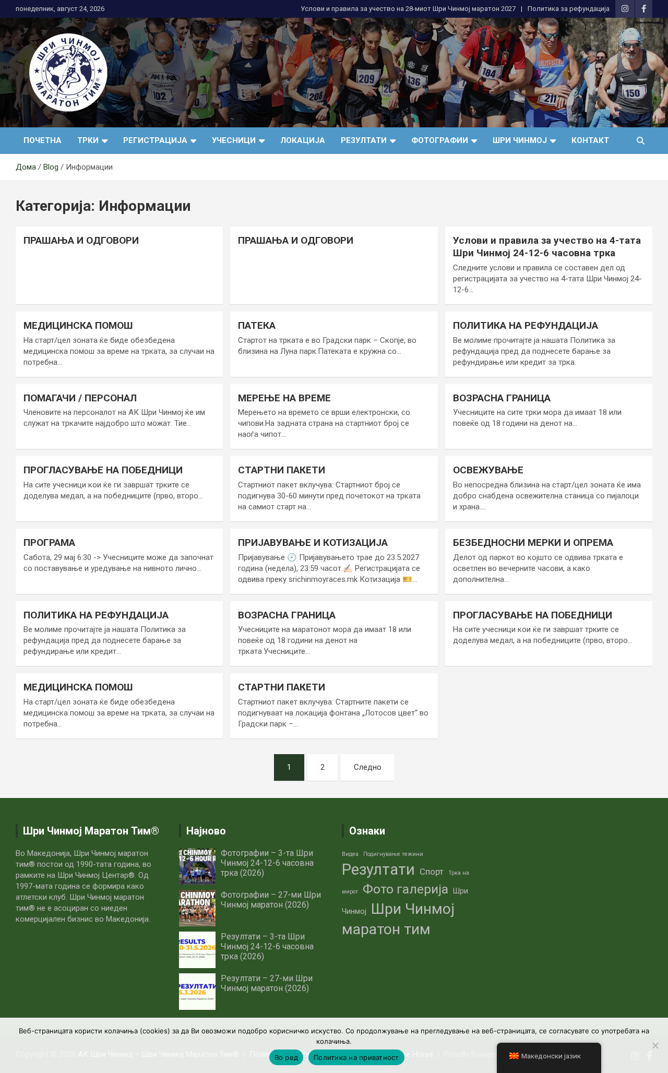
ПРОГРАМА (49, 542)
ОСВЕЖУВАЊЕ (488, 470)
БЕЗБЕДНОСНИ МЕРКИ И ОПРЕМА (533, 542)
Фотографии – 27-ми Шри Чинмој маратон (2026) (271, 900)
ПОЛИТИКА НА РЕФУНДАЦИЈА (525, 325)
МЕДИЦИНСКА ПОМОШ (78, 325)
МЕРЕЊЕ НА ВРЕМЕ (284, 398)
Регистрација (155, 140)
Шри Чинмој (520, 140)
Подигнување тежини (393, 854)
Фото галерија (405, 889)
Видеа (350, 854)
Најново (206, 831)
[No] (655, 1045)
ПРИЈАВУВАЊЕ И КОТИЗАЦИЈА (313, 542)
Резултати (364, 140)
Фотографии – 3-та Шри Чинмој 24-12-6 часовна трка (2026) (267, 863)
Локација (302, 140)
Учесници (234, 140)
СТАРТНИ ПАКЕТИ (281, 470)
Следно (367, 767)
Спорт (432, 872)
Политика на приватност (356, 1057)
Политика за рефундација (569, 9)
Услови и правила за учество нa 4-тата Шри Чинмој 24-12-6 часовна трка (547, 246)
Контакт (590, 140)
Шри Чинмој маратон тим (398, 919)
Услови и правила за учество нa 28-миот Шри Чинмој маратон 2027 (408, 9)
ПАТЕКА (257, 325)
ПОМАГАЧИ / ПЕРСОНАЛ (80, 398)
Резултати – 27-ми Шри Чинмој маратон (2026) (267, 983)
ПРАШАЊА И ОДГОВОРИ (81, 240)
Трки (88, 140)
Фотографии (439, 140)
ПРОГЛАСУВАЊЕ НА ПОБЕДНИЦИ (103, 470)
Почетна (42, 140)
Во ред (287, 1057)
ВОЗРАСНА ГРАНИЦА (502, 398)
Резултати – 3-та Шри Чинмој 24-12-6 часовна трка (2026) (267, 946)
